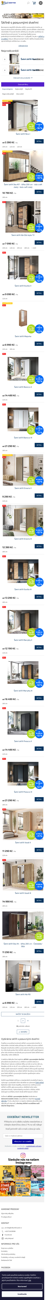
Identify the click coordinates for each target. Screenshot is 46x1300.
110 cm (12, 147)
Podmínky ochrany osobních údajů (13, 1257)
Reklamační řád (6, 1260)
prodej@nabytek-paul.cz (13, 1228)
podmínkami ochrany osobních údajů (29, 1147)
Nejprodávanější (8, 94)
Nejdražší (28, 89)
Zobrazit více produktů (21, 78)
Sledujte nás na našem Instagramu (23, 1161)
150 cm (19, 248)
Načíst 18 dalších (23, 1014)
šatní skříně (40, 1082)
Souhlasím (22, 1294)
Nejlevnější (19, 89)
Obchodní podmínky (8, 1254)
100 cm (4, 147)
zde (29, 1280)
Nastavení (22, 1286)
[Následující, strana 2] (23, 1021)
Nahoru (24, 1032)
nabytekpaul (9, 1238)
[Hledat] (28, 3)
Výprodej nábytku (7, 1213)
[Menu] (40, 3)
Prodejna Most (6, 1217)
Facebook (8, 1235)
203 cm (12, 349)
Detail (39, 141)
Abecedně (20, 94)
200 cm (4, 197)
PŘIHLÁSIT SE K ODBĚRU (23, 1141)
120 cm (19, 147)
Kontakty (4, 1251)
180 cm (26, 248)
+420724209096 (10, 1231)
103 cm (4, 349)
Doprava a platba (7, 1248)
